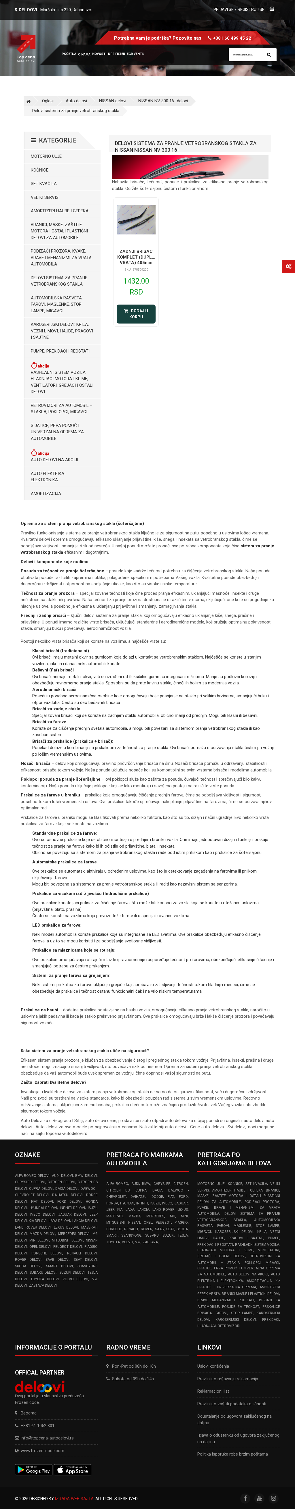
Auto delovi (76, 100)
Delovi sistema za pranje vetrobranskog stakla (75, 110)
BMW (146, 1184)
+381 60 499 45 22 (232, 38)
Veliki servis (44, 197)
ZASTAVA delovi (43, 1285)
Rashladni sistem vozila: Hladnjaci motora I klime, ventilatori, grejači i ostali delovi (62, 382)
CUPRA (141, 1190)
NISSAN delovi (112, 100)
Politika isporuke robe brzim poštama (232, 1454)
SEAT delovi (85, 1260)
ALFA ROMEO (117, 1184)
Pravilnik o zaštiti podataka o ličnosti (231, 1403)
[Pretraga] (269, 54)
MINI (184, 1216)
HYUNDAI (127, 1203)
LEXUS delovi (66, 1227)
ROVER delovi (28, 1260)
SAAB (159, 1229)
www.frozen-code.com (42, 1450)
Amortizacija (46, 493)
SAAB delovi (57, 1260)
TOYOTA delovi (44, 1279)
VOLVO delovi (75, 1279)
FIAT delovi (42, 1202)
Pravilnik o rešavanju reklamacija (227, 1378)
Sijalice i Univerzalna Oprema (226, 1287)
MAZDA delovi (42, 1234)
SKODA (182, 1229)
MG (172, 1216)
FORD (183, 1197)
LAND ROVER (163, 1210)
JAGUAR (181, 1203)
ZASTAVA (150, 1242)
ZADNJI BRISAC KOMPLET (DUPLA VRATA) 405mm (136, 257)
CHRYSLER (162, 1184)
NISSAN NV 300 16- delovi (163, 100)
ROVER (146, 1229)
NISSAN (134, 1223)
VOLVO (127, 1242)
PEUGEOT (163, 1223)
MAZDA (134, 1216)
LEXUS (182, 1210)
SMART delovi (59, 1266)
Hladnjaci (206, 1326)
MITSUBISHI (115, 1223)
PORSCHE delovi (46, 1253)
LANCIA (143, 1210)
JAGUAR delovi (72, 1214)
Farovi (221, 1313)
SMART (112, 1235)
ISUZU (155, 1203)
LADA (130, 1210)
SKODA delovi (28, 1266)
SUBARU (152, 1235)
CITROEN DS (118, 1190)
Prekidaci (270, 1320)
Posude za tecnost (240, 1307)
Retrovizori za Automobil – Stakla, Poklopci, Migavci (61, 409)
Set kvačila (44, 183)
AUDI (135, 1184)
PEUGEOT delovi (67, 1247)
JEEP (110, 1210)
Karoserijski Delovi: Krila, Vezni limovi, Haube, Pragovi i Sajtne (62, 331)
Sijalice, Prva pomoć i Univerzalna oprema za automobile (57, 432)
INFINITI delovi (72, 1208)
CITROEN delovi (61, 1182)
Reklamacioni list (213, 1391)
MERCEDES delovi (74, 1234)
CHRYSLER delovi (30, 1182)
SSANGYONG (131, 1235)
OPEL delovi (40, 1247)
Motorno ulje (46, 156)
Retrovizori (229, 1326)
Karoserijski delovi (235, 1320)
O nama (84, 54)
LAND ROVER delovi (33, 1227)
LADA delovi (59, 1221)
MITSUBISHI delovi (68, 1240)
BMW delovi (86, 1176)
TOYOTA (113, 1242)
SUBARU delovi (43, 1273)
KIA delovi (38, 1221)
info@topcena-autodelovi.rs (47, 1438)
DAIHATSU (139, 1197)
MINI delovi (39, 1240)
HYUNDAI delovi (43, 1208)
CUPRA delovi (41, 1189)
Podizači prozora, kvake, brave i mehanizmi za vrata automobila (61, 258)
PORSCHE (114, 1229)
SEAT (170, 1229)
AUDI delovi (62, 1176)
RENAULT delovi (82, 1253)
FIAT (171, 1197)
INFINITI (142, 1203)
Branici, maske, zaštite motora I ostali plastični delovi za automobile (59, 231)
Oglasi (48, 100)
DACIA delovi (66, 1189)
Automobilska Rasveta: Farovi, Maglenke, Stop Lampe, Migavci (57, 304)
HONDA (112, 1203)
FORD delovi (69, 1202)
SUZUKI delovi (72, 1273)
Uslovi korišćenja (213, 1366)
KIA (119, 1210)
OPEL (148, 1223)
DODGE (157, 1197)
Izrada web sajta (74, 1498)
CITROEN (180, 1184)
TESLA (183, 1235)
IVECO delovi (42, 1214)
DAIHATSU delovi (67, 1195)
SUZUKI (168, 1235)
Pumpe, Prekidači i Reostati (60, 351)
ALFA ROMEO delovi (32, 1176)
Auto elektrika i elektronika (49, 477)
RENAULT (131, 1229)
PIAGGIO (181, 1223)
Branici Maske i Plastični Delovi (250, 1294)
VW (138, 1242)
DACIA (157, 1190)
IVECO (167, 1203)
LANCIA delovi (84, 1221)
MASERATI (114, 1216)
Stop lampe (242, 1313)
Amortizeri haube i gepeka (59, 210)
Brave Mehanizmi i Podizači (225, 1300)
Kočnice (39, 170)
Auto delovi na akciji (54, 459)
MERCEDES (155, 1216)
